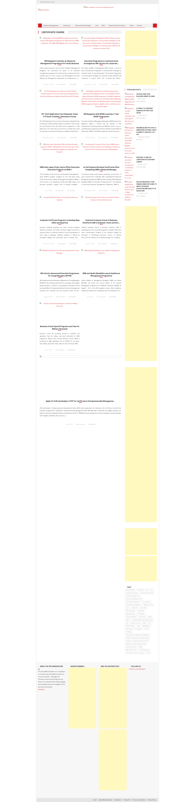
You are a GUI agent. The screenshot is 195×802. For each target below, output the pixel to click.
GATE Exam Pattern (131, 617)
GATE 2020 (141, 611)
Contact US (127, 800)
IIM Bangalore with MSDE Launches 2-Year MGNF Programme (101, 115)
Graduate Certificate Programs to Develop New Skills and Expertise (60, 221)
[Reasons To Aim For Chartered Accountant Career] (130, 167)
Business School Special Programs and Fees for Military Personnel (59, 327)
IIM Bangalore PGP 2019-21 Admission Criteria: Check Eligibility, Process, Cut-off (146, 131)
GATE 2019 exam (130, 611)
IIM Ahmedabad (130, 626)
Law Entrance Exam (131, 647)
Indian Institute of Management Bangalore (137, 635)
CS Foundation (146, 602)
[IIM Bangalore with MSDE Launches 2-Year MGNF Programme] (101, 99)
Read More (41, 689)
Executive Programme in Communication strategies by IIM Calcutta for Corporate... (101, 62)
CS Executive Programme (133, 602)
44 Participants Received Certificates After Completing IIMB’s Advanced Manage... (101, 168)
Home (94, 800)
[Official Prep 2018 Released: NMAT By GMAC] (130, 99)
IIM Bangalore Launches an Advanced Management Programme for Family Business (59, 62)
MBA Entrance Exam (131, 650)
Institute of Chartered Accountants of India (137, 638)
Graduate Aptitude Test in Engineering (142, 620)
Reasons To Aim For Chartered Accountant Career (145, 159)
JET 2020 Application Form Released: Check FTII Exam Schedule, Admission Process (60, 115)
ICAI (127, 623)
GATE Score (142, 617)
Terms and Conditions (139, 800)
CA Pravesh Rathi (141, 167)
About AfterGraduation (105, 800)
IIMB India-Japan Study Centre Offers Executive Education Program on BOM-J (60, 168)
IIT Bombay (138, 629)
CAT (152, 590)
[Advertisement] (141, 43)
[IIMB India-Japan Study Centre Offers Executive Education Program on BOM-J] (60, 148)
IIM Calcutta (129, 629)
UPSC (103, 25)
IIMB (138, 626)
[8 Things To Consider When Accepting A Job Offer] (130, 116)
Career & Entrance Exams (116, 25)
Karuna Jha (139, 140)
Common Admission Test (132, 596)
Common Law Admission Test (134, 599)
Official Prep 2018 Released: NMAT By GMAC (145, 95)
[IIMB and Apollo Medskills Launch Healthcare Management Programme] (101, 251)
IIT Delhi (146, 629)
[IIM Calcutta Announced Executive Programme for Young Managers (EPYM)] (60, 251)
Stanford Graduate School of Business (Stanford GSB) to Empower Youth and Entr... (101, 221)
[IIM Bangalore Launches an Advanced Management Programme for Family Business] (60, 41)
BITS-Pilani (141, 590)
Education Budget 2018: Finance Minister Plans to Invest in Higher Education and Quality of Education (146, 186)
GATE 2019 (143, 608)
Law (96, 25)
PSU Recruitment (144, 650)
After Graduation (61, 84)
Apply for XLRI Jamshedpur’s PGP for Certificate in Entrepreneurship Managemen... (80, 401)
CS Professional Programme (133, 605)
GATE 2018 (135, 608)
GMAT (127, 620)
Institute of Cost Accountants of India (136, 644)
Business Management (51, 25)
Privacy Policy (152, 800)
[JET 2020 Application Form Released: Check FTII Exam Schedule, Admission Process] (60, 94)
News (132, 25)
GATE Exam (141, 614)
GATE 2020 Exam (130, 614)
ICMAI (144, 623)
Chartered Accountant (132, 593)
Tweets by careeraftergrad (137, 669)
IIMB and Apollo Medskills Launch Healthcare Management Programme (101, 274)
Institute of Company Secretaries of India (137, 641)
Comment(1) (113, 244)
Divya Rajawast (62, 244)
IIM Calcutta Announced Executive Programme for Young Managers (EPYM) (59, 274)
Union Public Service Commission (135, 653)
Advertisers (118, 800)
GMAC (150, 617)
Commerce (66, 25)
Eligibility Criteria (148, 605)
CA (147, 590)
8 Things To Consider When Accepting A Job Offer (144, 110)
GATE (127, 608)
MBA (140, 647)
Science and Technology (83, 25)
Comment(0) (72, 84)
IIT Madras (128, 632)
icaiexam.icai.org (135, 623)
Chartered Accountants (147, 593)
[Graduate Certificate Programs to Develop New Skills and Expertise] (60, 198)
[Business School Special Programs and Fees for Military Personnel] (60, 304)
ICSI (149, 623)
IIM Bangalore (146, 626)
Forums (139, 25)
